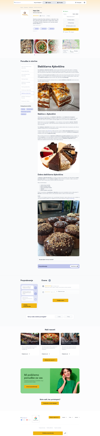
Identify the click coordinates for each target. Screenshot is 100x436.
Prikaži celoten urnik (70, 16)
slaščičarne (50, 130)
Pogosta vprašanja (57, 427)
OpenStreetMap (73, 47)
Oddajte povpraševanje (71, 29)
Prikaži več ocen (61, 291)
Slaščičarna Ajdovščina (26, 93)
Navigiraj (76, 51)
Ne (69, 316)
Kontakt (76, 417)
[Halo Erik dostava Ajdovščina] (40, 46)
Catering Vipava (24, 79)
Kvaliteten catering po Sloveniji (26, 97)
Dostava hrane (29, 109)
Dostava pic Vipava (25, 101)
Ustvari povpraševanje (31, 386)
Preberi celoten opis (36, 25)
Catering (23, 109)
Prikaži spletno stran (71, 25)
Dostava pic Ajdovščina (26, 90)
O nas (70, 417)
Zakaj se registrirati (54, 417)
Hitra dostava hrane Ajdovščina (25, 75)
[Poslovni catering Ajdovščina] (27, 46)
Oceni (49, 15)
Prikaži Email (71, 22)
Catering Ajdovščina (25, 86)
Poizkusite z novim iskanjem (50, 403)
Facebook (23, 419)
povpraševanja (71, 198)
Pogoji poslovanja (42, 427)
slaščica (41, 117)
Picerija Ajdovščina (25, 71)
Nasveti (63, 417)
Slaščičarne (23, 114)
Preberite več (25, 354)
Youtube (29, 419)
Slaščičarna (74, 266)
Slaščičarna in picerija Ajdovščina (25, 83)
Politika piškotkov (50, 427)
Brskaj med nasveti (49, 360)
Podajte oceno (60, 300)
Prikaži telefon (71, 19)
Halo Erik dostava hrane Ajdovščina (26, 67)
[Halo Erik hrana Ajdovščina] (54, 46)
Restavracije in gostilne (25, 111)
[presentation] (23, 47)
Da (59, 316)
